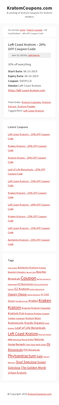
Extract (11, 289)
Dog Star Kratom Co (44, 279)
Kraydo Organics (34, 323)
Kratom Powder (26, 106)
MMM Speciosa (14, 339)
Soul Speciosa (26, 362)
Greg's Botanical (37, 289)
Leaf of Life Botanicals (30, 328)
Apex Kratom (12, 268)
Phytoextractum (22, 355)
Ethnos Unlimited (41, 284)
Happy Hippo (17, 294)
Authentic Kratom (28, 267)
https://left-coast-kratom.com (26, 90)
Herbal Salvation (34, 295)
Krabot (33, 301)
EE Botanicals (25, 284)
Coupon (28, 278)
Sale (40, 356)
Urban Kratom (17, 373)
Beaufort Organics (17, 272)
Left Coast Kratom (33, 110)
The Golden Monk (33, 367)
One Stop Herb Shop (36, 344)
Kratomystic (16, 323)
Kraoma (26, 308)
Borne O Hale (31, 272)
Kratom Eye (16, 313)
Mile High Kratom (45, 334)
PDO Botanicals (31, 349)
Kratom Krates (33, 313)
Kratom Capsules (31, 102)
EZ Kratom (21, 289)
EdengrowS (12, 284)
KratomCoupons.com (29, 8)
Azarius (42, 267)
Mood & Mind (28, 339)
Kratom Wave (33, 318)
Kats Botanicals (21, 301)
